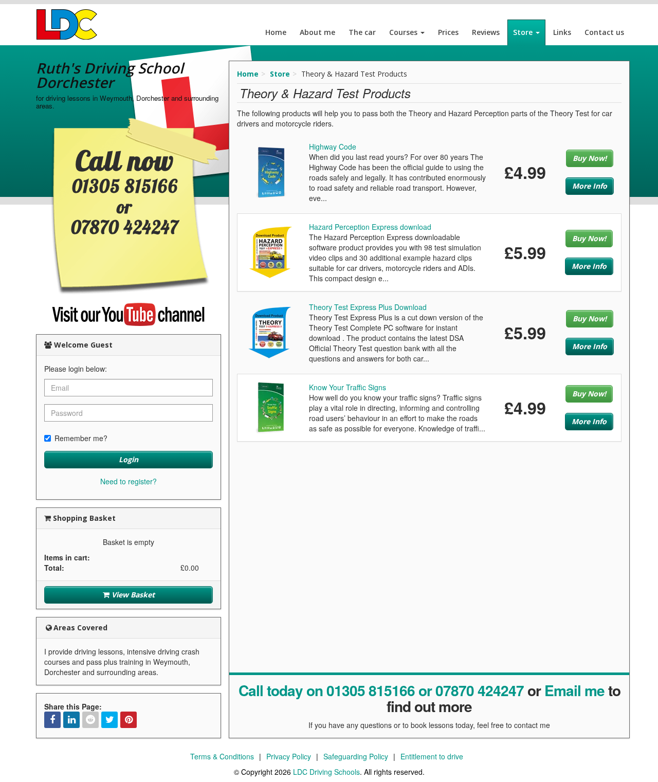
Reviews (486, 32)
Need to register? (128, 481)
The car (362, 32)
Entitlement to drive (431, 756)
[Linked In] (71, 720)
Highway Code (332, 146)
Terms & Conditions (222, 756)
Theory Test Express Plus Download (368, 307)
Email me (574, 690)
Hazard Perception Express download (370, 227)
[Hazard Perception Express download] (271, 251)
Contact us (604, 32)
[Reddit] (90, 720)
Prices (448, 32)
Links (562, 32)
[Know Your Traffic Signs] (271, 407)
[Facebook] (52, 720)
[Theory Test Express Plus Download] (270, 331)
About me (317, 32)
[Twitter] (109, 720)
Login (128, 459)
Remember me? (80, 438)
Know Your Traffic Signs (347, 387)
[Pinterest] (128, 720)
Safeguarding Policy (355, 756)
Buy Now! (590, 158)
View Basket (132, 594)
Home (275, 32)
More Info (589, 186)
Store (524, 32)
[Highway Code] (270, 171)
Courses (404, 32)
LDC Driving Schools (326, 772)
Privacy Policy (288, 756)
